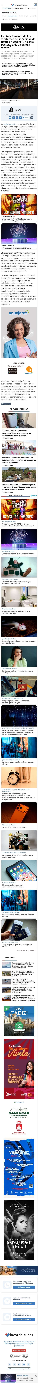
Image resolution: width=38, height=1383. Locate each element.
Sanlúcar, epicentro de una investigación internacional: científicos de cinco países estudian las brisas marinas (19, 487)
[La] (19, 5)
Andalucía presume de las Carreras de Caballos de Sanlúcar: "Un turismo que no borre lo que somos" (19, 460)
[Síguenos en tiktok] (19, 1364)
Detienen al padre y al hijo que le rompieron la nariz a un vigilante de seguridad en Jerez (17, 73)
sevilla (26, 16)
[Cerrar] (36, 1376)
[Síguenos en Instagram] (14, 1364)
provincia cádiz (12, 16)
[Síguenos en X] (9, 1364)
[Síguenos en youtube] (23, 1364)
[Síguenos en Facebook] (28, 1364)
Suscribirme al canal (24, 1303)
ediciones (4, 19)
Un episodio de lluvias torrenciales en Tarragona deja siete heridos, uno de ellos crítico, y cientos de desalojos (24, 982)
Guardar (27, 117)
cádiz (21, 16)
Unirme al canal (24, 1287)
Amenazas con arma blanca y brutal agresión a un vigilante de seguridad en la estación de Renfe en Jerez (18, 65)
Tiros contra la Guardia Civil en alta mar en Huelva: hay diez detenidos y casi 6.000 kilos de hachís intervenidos (23, 965)
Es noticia (6, 8)
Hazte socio (20, 1351)
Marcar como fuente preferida (19, 1369)
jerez (3, 16)
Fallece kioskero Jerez (28, 8)
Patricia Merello (18, 110)
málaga (32, 16)
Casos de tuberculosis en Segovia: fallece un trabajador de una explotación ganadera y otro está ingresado (24, 990)
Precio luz (15, 8)
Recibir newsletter (23, 1319)
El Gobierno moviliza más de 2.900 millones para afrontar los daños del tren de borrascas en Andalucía (23, 974)
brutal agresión (10, 124)
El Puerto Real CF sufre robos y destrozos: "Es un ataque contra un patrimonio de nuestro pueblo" (16, 433)
